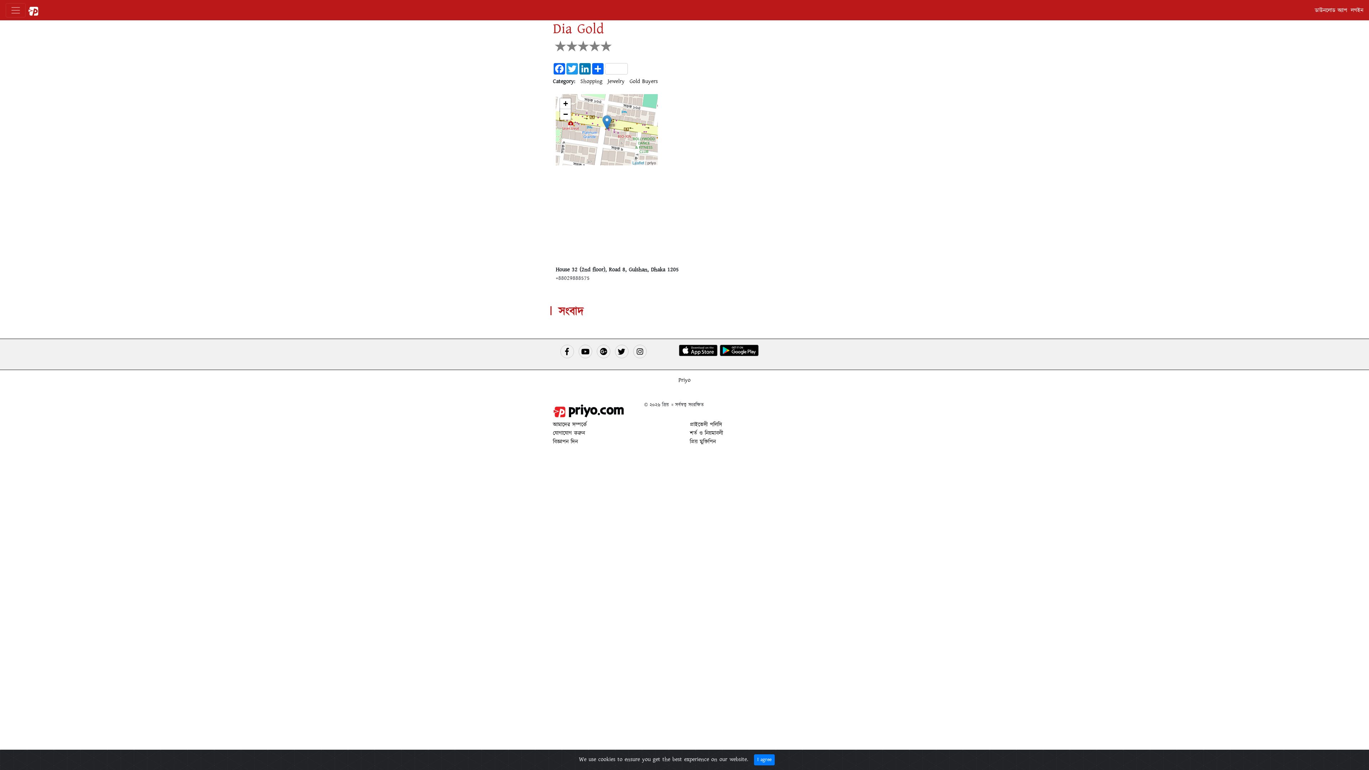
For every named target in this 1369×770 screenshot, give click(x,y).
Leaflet (638, 162)
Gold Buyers (644, 81)
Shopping (591, 81)
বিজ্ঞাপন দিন (565, 442)
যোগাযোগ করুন (569, 433)
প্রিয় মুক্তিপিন (703, 442)
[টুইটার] (622, 351)
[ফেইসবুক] (567, 351)
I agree (764, 759)
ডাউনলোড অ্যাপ (1331, 10)
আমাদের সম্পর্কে (570, 424)
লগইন (1357, 10)
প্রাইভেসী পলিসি (706, 424)
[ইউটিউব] (585, 351)
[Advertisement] (684, 215)
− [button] (565, 114)
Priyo (684, 380)
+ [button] (565, 103)
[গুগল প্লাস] (603, 351)
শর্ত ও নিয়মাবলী (706, 433)
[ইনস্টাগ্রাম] (640, 351)
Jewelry (616, 81)
